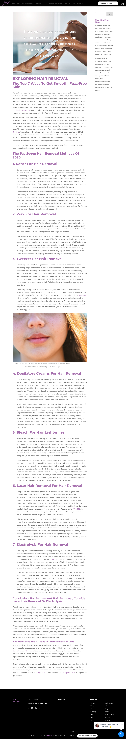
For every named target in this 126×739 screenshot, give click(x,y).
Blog (106, 709)
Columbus (17, 651)
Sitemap (83, 731)
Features (51, 3)
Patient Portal (109, 706)
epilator (82, 295)
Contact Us (79, 3)
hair (22, 3)
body (13, 3)
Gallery (92, 706)
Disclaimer (76, 731)
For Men (44, 3)
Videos (92, 714)
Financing (93, 711)
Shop (66, 3)
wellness (38, 3)
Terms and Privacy (68, 731)
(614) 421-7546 (42, 673)
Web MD (76, 509)
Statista (16, 132)
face (18, 3)
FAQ (91, 709)
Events (107, 711)
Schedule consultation (87, 735)
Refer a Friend (109, 714)
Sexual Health (29, 3)
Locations (72, 3)
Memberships (59, 3)
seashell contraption (21, 110)
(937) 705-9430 (69, 673)
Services (92, 703)
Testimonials (109, 703)
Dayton (29, 651)
